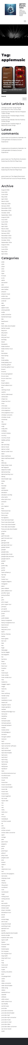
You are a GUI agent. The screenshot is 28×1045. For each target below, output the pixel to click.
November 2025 (6, 210)
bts (2, 387)
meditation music (6, 700)
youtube (4, 1008)
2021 (2, 269)
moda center (5, 730)
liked (2, 661)
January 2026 (5, 206)
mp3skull (4, 768)
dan (2, 442)
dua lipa (3, 485)
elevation (4, 492)
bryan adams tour (6, 385)
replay (3, 880)
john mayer (4, 602)
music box (4, 782)
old (2, 825)
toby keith (4, 956)
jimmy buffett (5, 595)
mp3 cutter (4, 748)
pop (2, 860)
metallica (4, 716)
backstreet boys (6, 317)
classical (3, 424)
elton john (4, 497)
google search (5, 558)
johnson (3, 606)
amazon (3, 291)
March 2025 (5, 228)
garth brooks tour (6, 538)
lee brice (4, 659)
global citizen (5, 547)
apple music (5, 307)
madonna (4, 682)
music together (6, 796)
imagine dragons (6, 581)
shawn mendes (6, 910)
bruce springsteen (7, 374)
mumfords (4, 778)
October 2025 (5, 212)
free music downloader (8, 524)
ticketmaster (5, 949)
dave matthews (6, 456)
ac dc (3, 278)
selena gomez (5, 905)
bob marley (4, 355)
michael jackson (6, 723)
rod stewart (5, 892)
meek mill (4, 702)
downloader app (6, 479)
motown (4, 739)
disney (3, 476)
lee (2, 657)
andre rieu (4, 296)
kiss (2, 645)
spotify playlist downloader (9, 933)
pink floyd (4, 851)
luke (2, 670)
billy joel (4, 335)
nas (2, 803)
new (2, 814)
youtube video (5, 1024)
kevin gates (4, 638)
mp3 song (4, 759)
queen (3, 862)
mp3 (2, 741)
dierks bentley (5, 472)
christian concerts (6, 415)
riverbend (4, 887)
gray (2, 563)
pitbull (3, 853)
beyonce (4, 330)
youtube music (6, 1019)
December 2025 (6, 208)
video (3, 981)
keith (3, 631)
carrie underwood (6, 394)
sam (2, 901)
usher (3, 978)
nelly (3, 809)
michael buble (5, 720)
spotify (3, 930)
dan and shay (5, 444)
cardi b (3, 392)
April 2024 (4, 254)
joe (2, 597)
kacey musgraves (6, 620)
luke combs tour (6, 677)
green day (4, 565)
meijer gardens (6, 707)
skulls (3, 914)
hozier (3, 577)
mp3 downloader (6, 752)
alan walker (5, 289)
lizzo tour (4, 666)
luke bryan (4, 673)
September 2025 (6, 215)
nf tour (3, 816)
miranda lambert (6, 725)
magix (3, 686)
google (3, 549)
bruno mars (5, 376)
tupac (3, 969)
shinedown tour (6, 912)
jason (3, 586)
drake (3, 481)
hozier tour (4, 579)
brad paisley (5, 360)
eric (2, 504)
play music (4, 855)
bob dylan (4, 353)
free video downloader (8, 526)
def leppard (5, 467)
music (3, 780)
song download (6, 924)
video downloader (6, 985)
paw (2, 839)
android (3, 301)
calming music (5, 390)
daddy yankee (5, 440)
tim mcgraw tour (6, 953)
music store (4, 794)
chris (2, 403)
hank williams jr (6, 572)
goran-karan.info (22, 6)
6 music (3, 275)
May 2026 (4, 196)
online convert (5, 830)
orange (3, 837)
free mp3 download (7, 520)
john (2, 600)
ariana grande (5, 310)
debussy (4, 463)
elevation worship (6, 495)
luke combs (5, 675)
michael (3, 718)
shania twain (5, 908)
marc (3, 691)
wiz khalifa (4, 1003)
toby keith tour (6, 958)
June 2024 (4, 249)
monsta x (4, 734)
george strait (5, 542)
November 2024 (6, 238)
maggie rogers (5, 684)
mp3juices (4, 766)
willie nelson (5, 999)
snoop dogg (5, 919)
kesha (3, 636)
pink (2, 848)
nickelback (4, 819)
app (2, 303)
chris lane (4, 406)
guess (3, 568)
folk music (4, 515)
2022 (3, 271)
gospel (3, 561)
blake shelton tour (7, 348)
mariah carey (5, 695)
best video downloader (8, 326)
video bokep (5, 167)
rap (2, 867)
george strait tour (6, 545)
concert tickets (6, 433)
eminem (3, 501)
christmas (4, 419)
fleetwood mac (6, 511)
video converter (6, 983)
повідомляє (5, 148)
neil (2, 807)
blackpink (4, 344)
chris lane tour (5, 408)
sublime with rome (7, 937)
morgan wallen (6, 736)
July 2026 (4, 192)
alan (2, 285)
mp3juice (4, 764)
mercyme (4, 714)
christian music (5, 417)
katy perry (4, 627)
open (3, 835)
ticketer (3, 946)
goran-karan (5, 137)
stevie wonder (5, 935)
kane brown (5, 625)
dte (2, 483)
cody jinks (4, 428)
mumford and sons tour (8, 773)
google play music (7, 554)
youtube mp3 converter (8, 1017)
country (3, 435)
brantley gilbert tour (7, 367)
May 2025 (4, 224)
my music (4, 798)
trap (2, 962)
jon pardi (4, 609)
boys (2, 358)
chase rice (4, 399)
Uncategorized (6, 976)
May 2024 (4, 251)
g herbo (3, 531)
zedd (3, 1031)
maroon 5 (4, 698)
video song (4, 988)
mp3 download (6, 750)
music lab (4, 789)
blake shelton (5, 346)
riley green (4, 885)
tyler (2, 974)
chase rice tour (6, 401)
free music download (7, 522)
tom (2, 960)
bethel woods (5, 328)
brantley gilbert (6, 364)
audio (3, 312)
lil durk (3, 663)
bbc (2, 319)
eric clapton (5, 506)
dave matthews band (7, 458)
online (3, 828)
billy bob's (4, 332)
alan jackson (5, 287)
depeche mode (6, 469)
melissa (3, 709)
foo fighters (4, 517)
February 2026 (5, 203)
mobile (3, 727)
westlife (3, 994)
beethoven (4, 321)
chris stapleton (5, 410)
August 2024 (5, 244)
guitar (3, 570)
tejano (3, 942)
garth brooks (5, 536)
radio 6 (3, 864)
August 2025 (5, 217)
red (2, 871)
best (2, 323)
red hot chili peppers (7, 873)
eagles (3, 488)
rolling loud (5, 896)
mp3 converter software (8, 746)
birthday (4, 339)
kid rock (3, 641)
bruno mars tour (6, 378)
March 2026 (5, 201)
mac (2, 679)
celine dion (4, 396)
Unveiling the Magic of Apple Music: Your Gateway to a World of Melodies (13, 84)
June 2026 (4, 194)
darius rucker (5, 449)
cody (2, 426)
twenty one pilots (6, 972)
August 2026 (5, 190)
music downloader (7, 787)
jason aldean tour (6, 590)
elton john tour (6, 499)
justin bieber (5, 618)
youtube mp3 (5, 1015)
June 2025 (4, 222)
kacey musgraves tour (8, 622)
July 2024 (4, 247)
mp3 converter (6, 743)
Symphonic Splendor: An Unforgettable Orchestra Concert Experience (13, 139)
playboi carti (5, 857)
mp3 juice (4, 755)
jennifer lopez (5, 593)
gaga (2, 533)
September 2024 (6, 242)
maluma (3, 689)
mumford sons (5, 775)
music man (4, 791)
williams (3, 997)
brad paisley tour (6, 362)
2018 (2, 262)
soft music (4, 921)
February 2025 (5, 231)
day (2, 460)
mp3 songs (4, 762)
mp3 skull (4, 757)
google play (5, 552)
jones (3, 613)
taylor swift (4, 940)
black (3, 342)
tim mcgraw (5, 951)
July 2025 (4, 219)
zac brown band (6, 1029)
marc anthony (5, 693)
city (2, 422)
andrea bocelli (5, 298)
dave (2, 453)
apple (5, 77)
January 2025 (5, 233)
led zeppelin (5, 654)
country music (5, 437)
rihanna (3, 883)
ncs (2, 805)
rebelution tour (6, 869)
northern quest (6, 821)
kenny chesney (6, 634)
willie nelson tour (6, 1001)
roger (3, 894)
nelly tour (4, 812)
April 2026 (4, 199)
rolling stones (5, 899)
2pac (2, 273)
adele (3, 280)
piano (3, 846)
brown (3, 369)
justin (3, 616)
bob (2, 351)
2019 (2, 264)
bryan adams (5, 383)
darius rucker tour (7, 451)
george (3, 540)
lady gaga (4, 650)
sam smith (4, 903)
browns (3, 371)
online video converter (8, 832)
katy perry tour (6, 629)
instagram (4, 584)
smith (3, 917)
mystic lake (4, 800)
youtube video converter (9, 1026)
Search (3, 96)
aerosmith (4, 282)
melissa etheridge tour (8, 711)
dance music (5, 447)
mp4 (2, 771)
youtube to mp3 (6, 1022)
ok (2, 823)
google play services (7, 556)
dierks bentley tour (7, 474)
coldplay (4, 431)
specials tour (5, 928)
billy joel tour (5, 337)
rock (2, 889)
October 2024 (5, 240)
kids (2, 643)
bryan (3, 380)
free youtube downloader (9, 529)
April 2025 (4, 226)
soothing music (6, 926)
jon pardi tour (5, 611)
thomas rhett (5, 944)
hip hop (3, 574)
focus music (5, 513)
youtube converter (7, 1010)
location (3, 668)
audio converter (6, 314)
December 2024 (6, 235)
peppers (4, 844)
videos (3, 990)
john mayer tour (6, 604)
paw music (4, 841)
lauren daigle (5, 652)
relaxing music (5, 878)
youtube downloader (8, 1013)
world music (5, 1006)
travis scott (4, 965)
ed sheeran (4, 490)
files (2, 508)
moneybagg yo (6, 732)
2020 (3, 266)
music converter (6, 784)
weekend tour (5, 992)
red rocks (4, 876)
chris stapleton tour (7, 412)
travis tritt (4, 967)
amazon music (5, 294)
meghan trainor (6, 705)
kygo (2, 647)
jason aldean (5, 588)
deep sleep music (6, 465)
